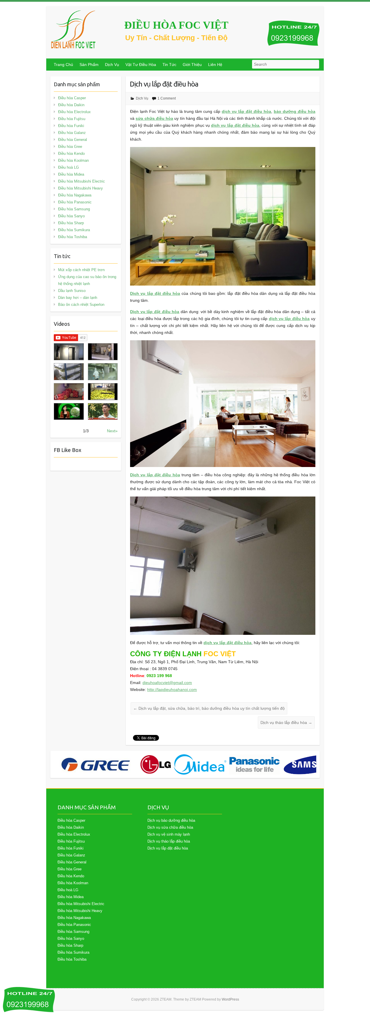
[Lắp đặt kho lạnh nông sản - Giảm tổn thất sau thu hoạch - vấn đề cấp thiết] (103, 411)
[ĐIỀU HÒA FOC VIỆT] (74, 29)
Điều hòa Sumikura (74, 230)
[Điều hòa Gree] (96, 764)
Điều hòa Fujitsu (71, 119)
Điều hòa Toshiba (72, 237)
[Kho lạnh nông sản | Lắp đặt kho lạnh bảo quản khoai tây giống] (69, 411)
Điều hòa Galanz (72, 132)
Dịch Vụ (112, 64)
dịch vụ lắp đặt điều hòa (227, 642)
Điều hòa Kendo (71, 153)
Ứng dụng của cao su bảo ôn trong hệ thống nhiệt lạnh (87, 280)
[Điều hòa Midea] (200, 764)
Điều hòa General (72, 139)
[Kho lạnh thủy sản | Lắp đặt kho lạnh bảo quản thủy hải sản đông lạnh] (103, 371)
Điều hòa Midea (71, 174)
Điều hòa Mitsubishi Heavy (80, 188)
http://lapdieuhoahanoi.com (172, 689)
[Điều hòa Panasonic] (254, 764)
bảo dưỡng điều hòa (294, 111)
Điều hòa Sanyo (71, 216)
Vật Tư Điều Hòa (140, 64)
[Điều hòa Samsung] (313, 764)
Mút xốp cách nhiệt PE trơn (81, 270)
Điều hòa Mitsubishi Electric (81, 181)
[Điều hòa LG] (155, 764)
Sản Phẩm (89, 64)
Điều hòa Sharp (71, 223)
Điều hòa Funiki (71, 126)
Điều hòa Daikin (71, 105)
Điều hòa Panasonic (75, 202)
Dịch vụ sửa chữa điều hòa (170, 827)
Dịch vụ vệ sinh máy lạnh (168, 834)
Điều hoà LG (68, 167)
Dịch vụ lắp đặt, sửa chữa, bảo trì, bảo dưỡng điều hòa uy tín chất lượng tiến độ (209, 708)
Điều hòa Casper (72, 98)
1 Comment (167, 98)
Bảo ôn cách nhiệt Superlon (81, 304)
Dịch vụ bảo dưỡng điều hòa (171, 820)
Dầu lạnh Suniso (72, 290)
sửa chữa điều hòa (154, 118)
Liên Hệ (215, 64)
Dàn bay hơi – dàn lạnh (77, 297)
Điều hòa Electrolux (74, 112)
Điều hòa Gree (70, 146)
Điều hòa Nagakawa (74, 195)
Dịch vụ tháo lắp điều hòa (286, 722)
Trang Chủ (63, 64)
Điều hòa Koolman (73, 160)
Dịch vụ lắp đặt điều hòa (155, 293)
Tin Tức (169, 64)
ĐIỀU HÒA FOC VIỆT (176, 25)
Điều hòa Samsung (74, 209)
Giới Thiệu (192, 64)
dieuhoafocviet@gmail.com (167, 682)
